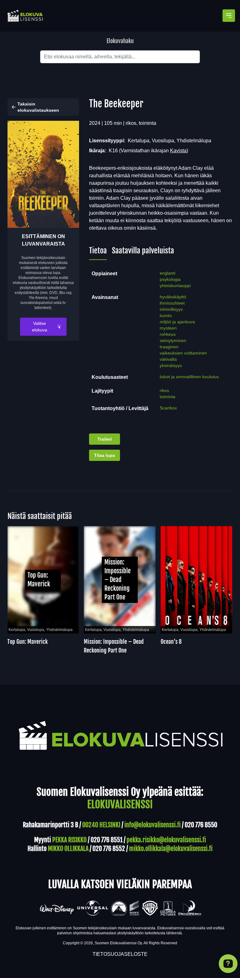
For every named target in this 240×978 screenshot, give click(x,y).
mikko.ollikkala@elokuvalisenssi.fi (170, 849)
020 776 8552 (108, 849)
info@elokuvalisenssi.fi (152, 825)
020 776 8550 (201, 825)
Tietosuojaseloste (120, 954)
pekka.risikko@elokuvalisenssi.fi (166, 840)
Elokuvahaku (120, 40)
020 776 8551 (106, 840)
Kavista (178, 150)
